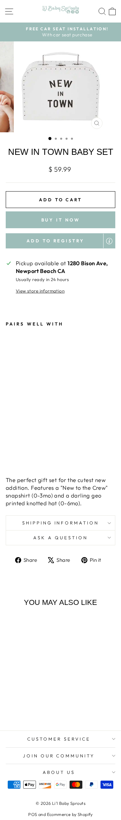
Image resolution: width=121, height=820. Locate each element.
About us (59, 772)
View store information (40, 291)
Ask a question (60, 537)
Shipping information (60, 522)
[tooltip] (109, 241)
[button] (60, 240)
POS (32, 814)
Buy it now (60, 220)
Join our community (59, 755)
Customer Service (58, 739)
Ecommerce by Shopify (70, 814)
